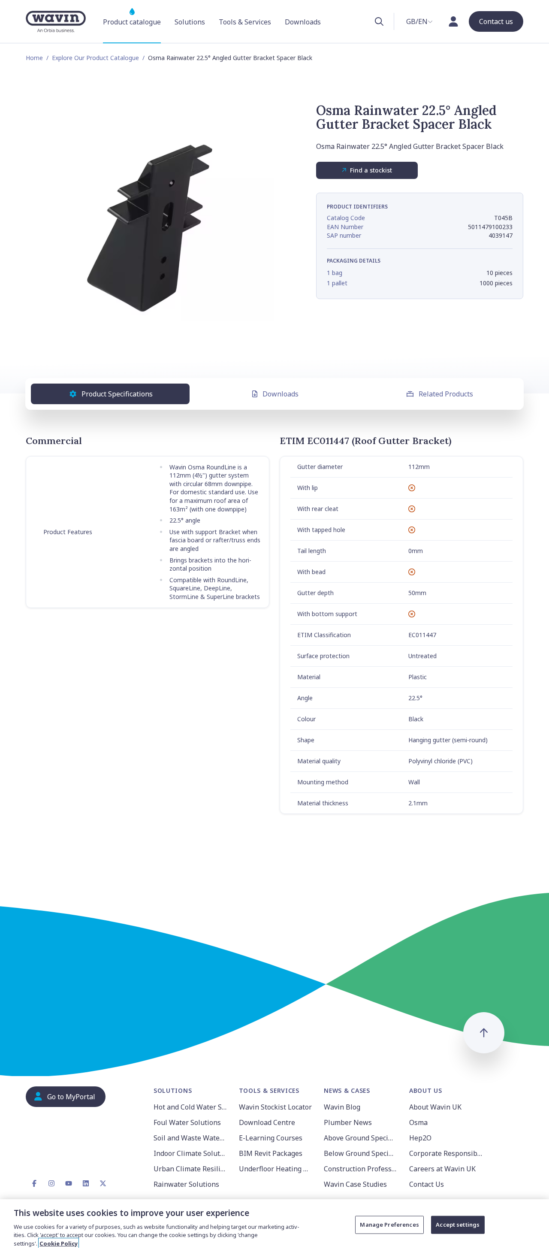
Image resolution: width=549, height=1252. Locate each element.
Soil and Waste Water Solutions (191, 1138)
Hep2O (420, 1138)
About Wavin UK (435, 1107)
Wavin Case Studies (355, 1184)
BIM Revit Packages (270, 1153)
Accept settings (458, 1224)
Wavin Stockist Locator (275, 1107)
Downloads (280, 394)
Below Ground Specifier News (361, 1153)
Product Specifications (117, 394)
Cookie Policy (58, 1243)
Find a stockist (371, 170)
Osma (418, 1122)
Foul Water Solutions (187, 1122)
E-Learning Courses (270, 1138)
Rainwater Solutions (186, 1184)
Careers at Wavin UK (442, 1168)
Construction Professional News (361, 1168)
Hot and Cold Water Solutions (191, 1107)
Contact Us (426, 1184)
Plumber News (348, 1122)
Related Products (446, 394)
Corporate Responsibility (446, 1153)
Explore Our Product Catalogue (95, 58)
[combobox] (419, 21)
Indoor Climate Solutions (191, 1153)
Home (34, 58)
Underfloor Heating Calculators (276, 1168)
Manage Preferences (389, 1224)
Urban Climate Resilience (191, 1168)
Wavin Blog (342, 1107)
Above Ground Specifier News (361, 1138)
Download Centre (267, 1122)
